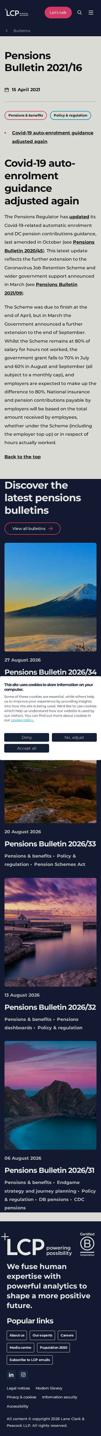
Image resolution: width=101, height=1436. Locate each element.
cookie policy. (22, 720)
